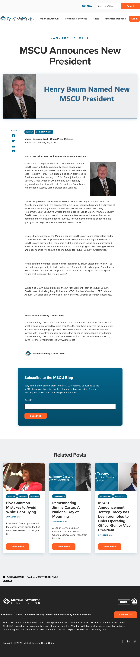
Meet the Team (120, 496)
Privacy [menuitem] (40, 614)
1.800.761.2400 (15, 577)
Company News (44, 131)
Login (134, 18)
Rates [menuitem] (19, 614)
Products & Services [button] (76, 18)
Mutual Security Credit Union (49, 353)
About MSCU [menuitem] (8, 614)
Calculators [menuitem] (29, 614)
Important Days (59, 496)
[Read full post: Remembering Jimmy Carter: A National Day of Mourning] (70, 477)
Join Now (87, 6)
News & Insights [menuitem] (82, 614)
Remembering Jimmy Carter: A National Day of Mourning (66, 509)
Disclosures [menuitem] (50, 614)
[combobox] (108, 6)
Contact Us (125, 614)
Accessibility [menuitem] (65, 614)
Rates (96, 18)
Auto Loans (34, 496)
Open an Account (49, 18)
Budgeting (11, 496)
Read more (18, 546)
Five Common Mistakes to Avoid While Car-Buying (21, 507)
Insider (29, 131)
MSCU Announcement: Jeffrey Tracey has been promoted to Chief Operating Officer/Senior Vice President (114, 516)
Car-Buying (23, 496)
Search (130, 6)
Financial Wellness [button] (115, 18)
